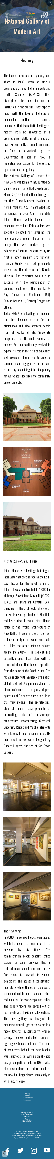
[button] (3, 3)
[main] (27, 26)
